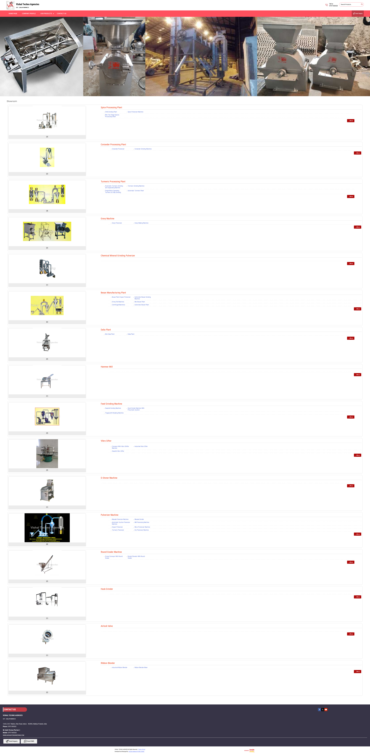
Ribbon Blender (108, 663)
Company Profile (29, 13)
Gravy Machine (107, 218)
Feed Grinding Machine (111, 403)
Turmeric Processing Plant (113, 181)
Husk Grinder (107, 589)
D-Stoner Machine (109, 478)
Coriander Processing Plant (113, 144)
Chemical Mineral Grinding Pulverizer (118, 255)
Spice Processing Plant (111, 107)
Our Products (46, 13)
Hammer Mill (107, 366)
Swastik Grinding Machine (113, 408)
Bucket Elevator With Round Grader (136, 557)
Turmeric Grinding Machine (136, 186)
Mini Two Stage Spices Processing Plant (112, 115)
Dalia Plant (106, 329)
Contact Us (61, 13)
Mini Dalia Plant (109, 334)
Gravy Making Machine (141, 223)
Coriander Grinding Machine (143, 149)
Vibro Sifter (106, 440)
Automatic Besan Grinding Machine (143, 298)
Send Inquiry (359, 13)
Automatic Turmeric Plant (136, 191)
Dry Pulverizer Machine (142, 530)
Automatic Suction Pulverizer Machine (121, 523)
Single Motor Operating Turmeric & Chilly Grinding (113, 191)
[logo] (10, 9)
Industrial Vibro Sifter (141, 446)
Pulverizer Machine (109, 515)
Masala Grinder (139, 519)
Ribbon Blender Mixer (141, 667)
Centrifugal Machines (118, 305)
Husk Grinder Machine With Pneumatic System (136, 409)
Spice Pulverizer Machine (135, 112)
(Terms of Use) (141, 749)
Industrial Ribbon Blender (119, 667)
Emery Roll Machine (118, 302)
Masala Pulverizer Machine (120, 519)
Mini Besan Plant (140, 302)
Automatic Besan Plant (142, 305)
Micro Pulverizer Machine (142, 527)
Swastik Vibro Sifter (118, 451)
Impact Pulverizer (117, 527)
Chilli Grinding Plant (111, 112)
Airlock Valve (107, 626)
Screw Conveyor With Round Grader (114, 557)
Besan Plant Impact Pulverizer (121, 297)
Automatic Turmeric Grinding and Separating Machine (114, 187)
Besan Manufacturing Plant (113, 292)
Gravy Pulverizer (117, 223)
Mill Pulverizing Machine (142, 522)
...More (351, 120)
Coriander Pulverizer (118, 149)
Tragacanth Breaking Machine (114, 413)
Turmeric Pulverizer (118, 530)
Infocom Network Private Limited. (136, 751)
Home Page (13, 13)
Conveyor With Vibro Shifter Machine (120, 447)
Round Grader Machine (111, 552)
